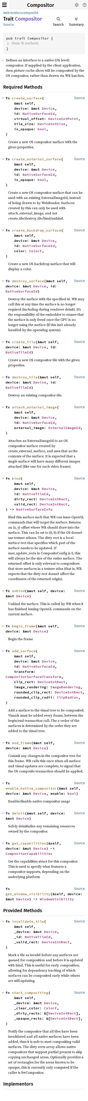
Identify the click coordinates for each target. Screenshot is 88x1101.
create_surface (27, 98)
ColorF (35, 251)
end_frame (21, 743)
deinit (18, 813)
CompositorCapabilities (29, 853)
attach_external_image (34, 407)
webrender (11, 13)
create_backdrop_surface (36, 230)
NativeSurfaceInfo (34, 509)
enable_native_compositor (31, 788)
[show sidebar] (4, 5)
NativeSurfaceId (39, 113)
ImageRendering (65, 687)
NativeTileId (18, 352)
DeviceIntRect (53, 499)
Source (8, 25)
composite (30, 13)
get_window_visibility (28, 894)
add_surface (23, 651)
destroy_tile (25, 377)
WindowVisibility (57, 899)
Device (48, 108)
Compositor (40, 5)
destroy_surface (28, 281)
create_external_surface (36, 159)
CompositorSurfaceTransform (33, 677)
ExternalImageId (64, 428)
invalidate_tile (28, 921)
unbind (18, 591)
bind (16, 478)
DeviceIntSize (51, 124)
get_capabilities (29, 843)
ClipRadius (67, 697)
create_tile (23, 342)
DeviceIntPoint (63, 119)
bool (42, 129)
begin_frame (23, 626)
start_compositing (30, 992)
